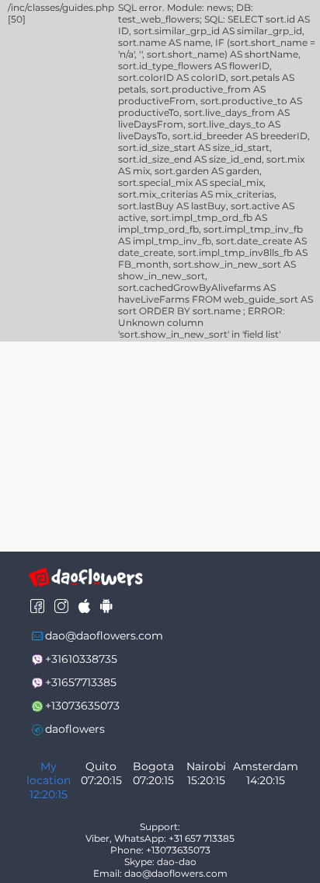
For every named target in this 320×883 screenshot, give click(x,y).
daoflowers (75, 729)
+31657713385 (81, 682)
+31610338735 (81, 659)
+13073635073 (82, 706)
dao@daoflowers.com (104, 636)
